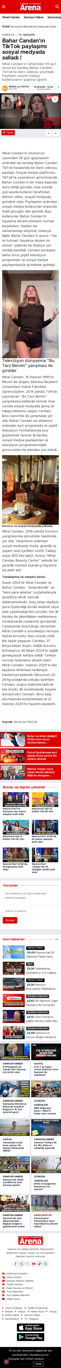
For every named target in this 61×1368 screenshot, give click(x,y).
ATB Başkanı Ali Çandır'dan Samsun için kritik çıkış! (14, 1070)
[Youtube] (33, 1263)
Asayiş (38, 1063)
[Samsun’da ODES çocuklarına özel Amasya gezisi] (15, 1164)
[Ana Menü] (3, 6)
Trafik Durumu (15, 1284)
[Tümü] (56, 939)
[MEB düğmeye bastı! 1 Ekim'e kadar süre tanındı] (46, 1089)
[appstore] (30, 1328)
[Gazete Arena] (30, 6)
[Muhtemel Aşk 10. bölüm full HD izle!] (45, 799)
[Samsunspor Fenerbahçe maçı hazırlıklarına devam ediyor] (46, 1203)
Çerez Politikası (13, 1308)
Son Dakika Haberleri (18, 1295)
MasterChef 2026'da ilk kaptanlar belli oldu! (15, 867)
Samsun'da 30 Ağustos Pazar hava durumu (40, 955)
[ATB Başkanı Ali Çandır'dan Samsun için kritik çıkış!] (15, 1052)
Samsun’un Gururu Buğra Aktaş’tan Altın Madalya (41, 1035)
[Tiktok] (39, 1263)
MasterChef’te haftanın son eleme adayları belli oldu (14, 811)
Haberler (8, 35)
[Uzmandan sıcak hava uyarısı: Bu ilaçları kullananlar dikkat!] (15, 1127)
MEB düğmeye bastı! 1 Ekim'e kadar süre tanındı (30, 26)
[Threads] (45, 1263)
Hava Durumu (14, 1277)
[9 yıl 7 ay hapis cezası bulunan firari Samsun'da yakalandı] (46, 1052)
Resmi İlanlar (11, 17)
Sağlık (7, 1139)
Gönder (10, 920)
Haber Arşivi (13, 1299)
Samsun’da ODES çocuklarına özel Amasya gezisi (13, 1183)
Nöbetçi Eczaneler (17, 1273)
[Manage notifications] (6, 1361)
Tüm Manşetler (15, 1292)
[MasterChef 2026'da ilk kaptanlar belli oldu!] (16, 854)
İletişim (9, 1311)
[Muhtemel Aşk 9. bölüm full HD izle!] (16, 827)
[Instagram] (27, 1263)
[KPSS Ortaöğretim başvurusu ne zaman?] (46, 1164)
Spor (30, 964)
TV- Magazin (26, 35)
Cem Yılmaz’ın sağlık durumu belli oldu (41, 1019)
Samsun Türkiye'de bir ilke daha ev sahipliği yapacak (45, 1145)
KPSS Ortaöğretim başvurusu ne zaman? (45, 1187)
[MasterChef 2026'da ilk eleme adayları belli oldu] (45, 827)
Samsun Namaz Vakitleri (20, 1281)
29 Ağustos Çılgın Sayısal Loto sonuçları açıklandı (42, 1003)
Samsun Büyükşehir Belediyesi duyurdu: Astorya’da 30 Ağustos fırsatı (41, 987)
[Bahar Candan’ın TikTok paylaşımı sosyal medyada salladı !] (30, 111)
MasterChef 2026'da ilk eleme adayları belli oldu (44, 839)
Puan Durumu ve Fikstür (20, 1288)
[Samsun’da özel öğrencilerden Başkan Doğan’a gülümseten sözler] (15, 1203)
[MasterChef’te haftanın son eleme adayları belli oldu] (16, 799)
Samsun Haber (34, 17)
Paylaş (10, 132)
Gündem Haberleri (37, 996)
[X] (21, 1263)
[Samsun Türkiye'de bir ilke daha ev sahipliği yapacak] (46, 1127)
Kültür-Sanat (12, 1315)
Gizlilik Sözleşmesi (38, 1308)
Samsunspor (43, 1215)
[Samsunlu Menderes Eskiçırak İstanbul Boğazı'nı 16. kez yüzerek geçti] (15, 1089)
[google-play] (30, 1337)
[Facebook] (15, 1263)
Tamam (38, 1364)
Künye (21, 1311)
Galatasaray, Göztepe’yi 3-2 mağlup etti (41, 971)
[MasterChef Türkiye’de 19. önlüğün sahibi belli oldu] (45, 854)
